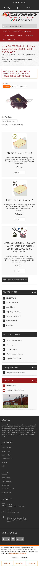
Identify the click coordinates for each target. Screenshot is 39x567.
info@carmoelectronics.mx (15, 390)
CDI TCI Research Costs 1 (19, 153)
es (25, 2)
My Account (5, 485)
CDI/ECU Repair (11, 298)
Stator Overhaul (11, 321)
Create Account (7, 492)
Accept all (32, 563)
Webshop (29, 35)
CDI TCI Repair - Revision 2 (19, 200)
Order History (6, 478)
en (22, 2)
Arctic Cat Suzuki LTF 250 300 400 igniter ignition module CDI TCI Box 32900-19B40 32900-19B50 (19, 247)
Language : (16, 2)
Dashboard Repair (12, 303)
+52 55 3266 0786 (12, 386)
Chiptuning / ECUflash (13, 312)
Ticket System (6, 448)
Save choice (19, 563)
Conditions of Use (7, 459)
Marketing (25, 557)
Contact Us (10, 39)
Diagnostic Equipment (13, 316)
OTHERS (4, 57)
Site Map (4, 462)
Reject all (7, 563)
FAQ (3, 466)
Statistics (15, 557)
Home (3, 55)
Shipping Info (6, 451)
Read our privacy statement (17, 553)
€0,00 (29, 31)
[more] (34, 292)
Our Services (11, 55)
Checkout (32, 8)
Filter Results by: (7, 117)
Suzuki (14, 86)
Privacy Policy (6, 455)
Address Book (6, 481)
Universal (23, 86)
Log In (21, 8)
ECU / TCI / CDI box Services (25, 55)
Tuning (20, 35)
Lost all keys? (8, 35)
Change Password (8, 489)
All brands (7, 86)
